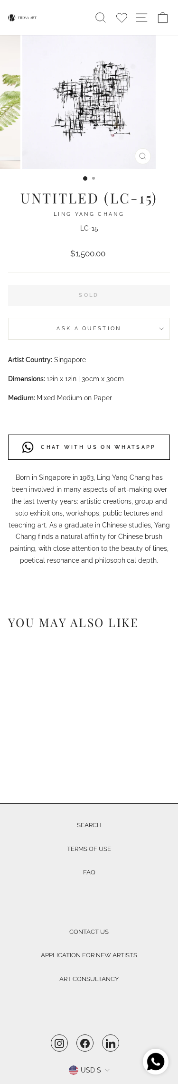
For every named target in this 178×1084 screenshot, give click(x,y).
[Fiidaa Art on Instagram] (59, 1043)
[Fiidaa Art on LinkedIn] (110, 1043)
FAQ (89, 872)
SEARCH (89, 825)
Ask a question (88, 328)
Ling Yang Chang (89, 214)
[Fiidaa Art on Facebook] (85, 1043)
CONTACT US (89, 931)
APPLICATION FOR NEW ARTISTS (89, 955)
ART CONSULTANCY (89, 979)
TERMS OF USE (89, 848)
